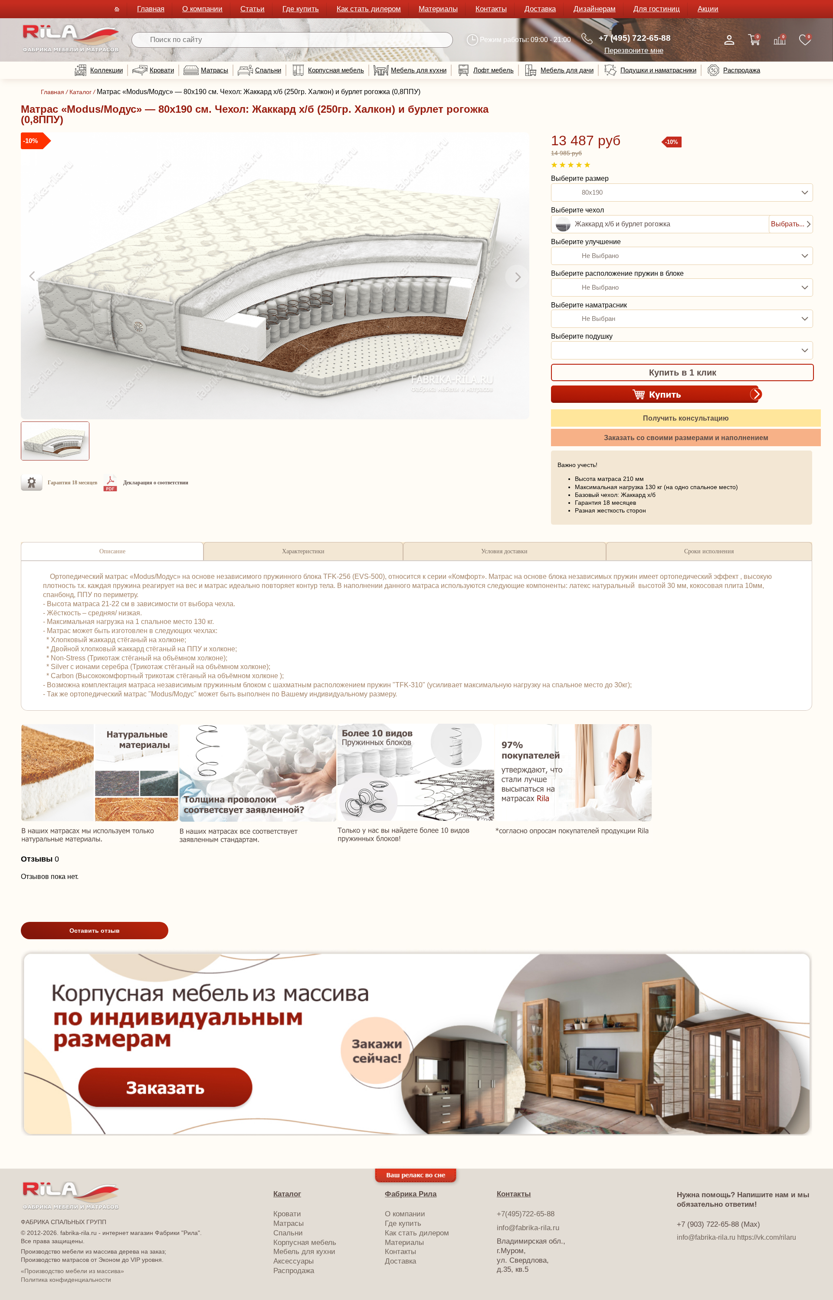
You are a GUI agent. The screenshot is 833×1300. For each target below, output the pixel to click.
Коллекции (106, 70)
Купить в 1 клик (682, 372)
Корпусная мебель (336, 70)
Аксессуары (293, 1261)
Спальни (268, 70)
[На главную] (71, 50)
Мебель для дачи (567, 70)
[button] (33, 277)
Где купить (300, 9)
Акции (708, 9)
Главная (150, 9)
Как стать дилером (369, 9)
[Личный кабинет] (729, 40)
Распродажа (741, 70)
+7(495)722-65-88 (525, 1214)
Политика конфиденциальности (66, 1279)
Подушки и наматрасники (658, 70)
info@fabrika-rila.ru (528, 1228)
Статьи (252, 9)
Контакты (491, 9)
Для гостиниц (656, 9)
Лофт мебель (493, 70)
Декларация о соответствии (155, 483)
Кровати (162, 70)
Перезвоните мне (633, 50)
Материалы (438, 9)
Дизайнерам (595, 9)
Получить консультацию (686, 418)
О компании (202, 9)
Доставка (540, 9)
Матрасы (214, 70)
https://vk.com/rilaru (766, 1237)
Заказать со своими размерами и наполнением (686, 437)
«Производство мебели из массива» (72, 1270)
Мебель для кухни (418, 70)
